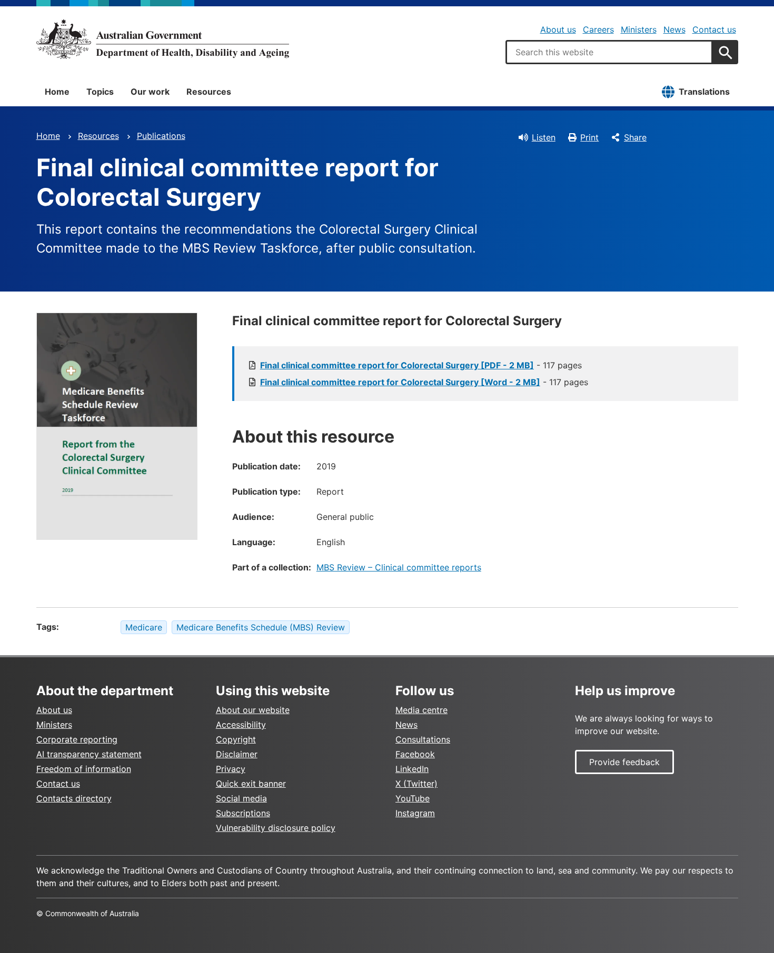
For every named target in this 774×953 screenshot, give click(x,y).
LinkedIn (412, 769)
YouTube (412, 798)
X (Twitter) (416, 783)
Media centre (421, 710)
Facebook (415, 754)
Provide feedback (624, 762)
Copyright (236, 739)
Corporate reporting (76, 739)
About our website (253, 710)
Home (57, 91)
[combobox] (609, 52)
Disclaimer (236, 754)
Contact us (714, 29)
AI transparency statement (89, 754)
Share (635, 137)
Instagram (415, 813)
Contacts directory (74, 798)
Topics (100, 91)
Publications (161, 136)
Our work (150, 91)
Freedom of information (83, 769)
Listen (543, 137)
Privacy (230, 769)
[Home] (162, 39)
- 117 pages (421, 365)
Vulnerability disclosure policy (275, 827)
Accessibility (241, 724)
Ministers (639, 29)
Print (589, 137)
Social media (241, 798)
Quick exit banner (251, 783)
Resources (208, 91)
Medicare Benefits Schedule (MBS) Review (260, 627)
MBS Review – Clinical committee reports (398, 567)
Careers (598, 29)
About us (558, 29)
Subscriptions (243, 813)
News (674, 29)
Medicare (143, 627)
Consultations (422, 739)
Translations (704, 91)
